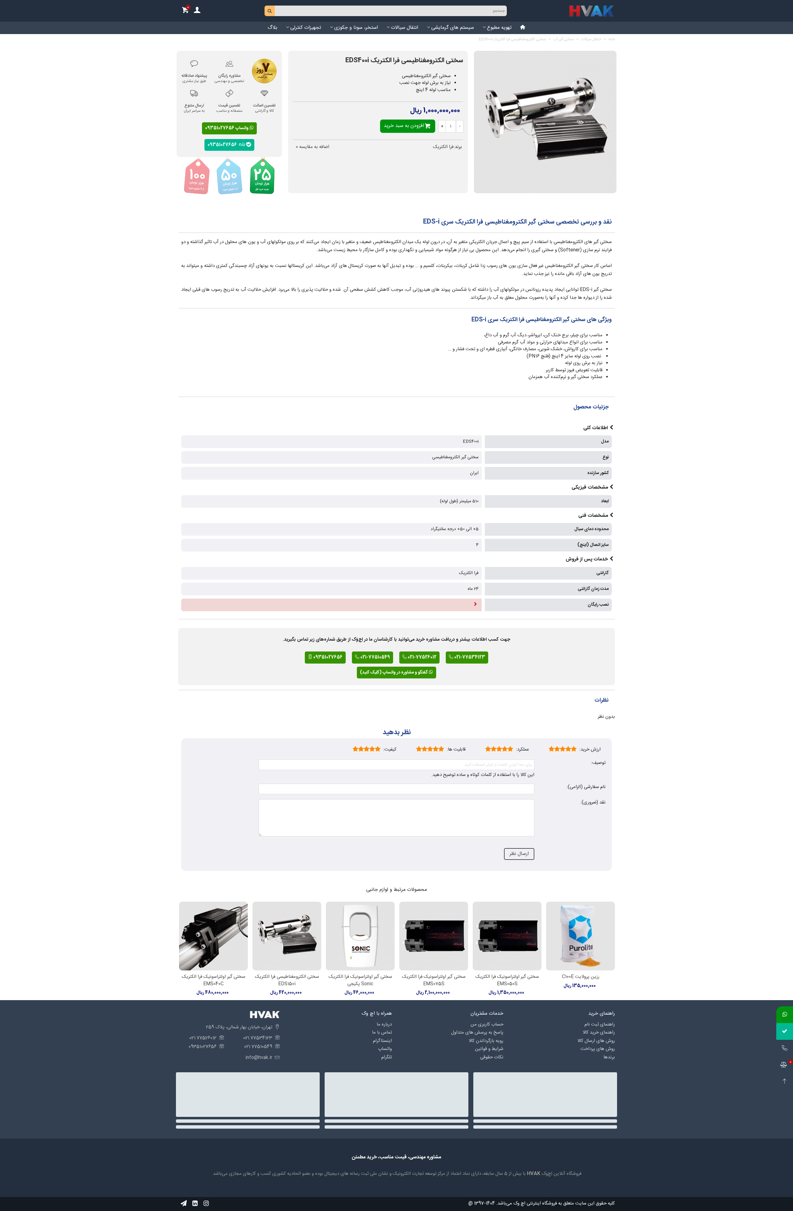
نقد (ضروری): (593, 802)
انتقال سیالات (404, 28)
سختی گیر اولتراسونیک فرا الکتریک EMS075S (434, 980)
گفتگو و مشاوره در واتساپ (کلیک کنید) (394, 672)
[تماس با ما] (784, 1048)
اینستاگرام (382, 1041)
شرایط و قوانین (489, 1049)
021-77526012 (421, 657)
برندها (609, 1057)
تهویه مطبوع (499, 28)
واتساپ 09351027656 (227, 128)
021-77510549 (374, 657)
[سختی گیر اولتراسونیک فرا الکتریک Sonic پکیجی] (360, 936)
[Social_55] (194, 1203)
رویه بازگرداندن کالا (486, 1041)
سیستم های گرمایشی (452, 28)
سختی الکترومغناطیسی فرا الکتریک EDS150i (287, 980)
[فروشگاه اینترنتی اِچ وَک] (591, 11)
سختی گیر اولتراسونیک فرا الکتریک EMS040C (213, 980)
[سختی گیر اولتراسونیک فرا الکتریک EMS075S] (433, 936)
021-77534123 (469, 657)
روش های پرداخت (598, 1049)
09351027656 (223, 144)
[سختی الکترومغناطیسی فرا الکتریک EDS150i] (286, 936)
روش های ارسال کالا (596, 1041)
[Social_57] (183, 1203)
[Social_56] (206, 1203)
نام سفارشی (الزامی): (586, 787)
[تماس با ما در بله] (784, 1031)
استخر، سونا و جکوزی (356, 28)
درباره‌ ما (384, 1024)
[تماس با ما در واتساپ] (784, 1014)
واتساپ (385, 1049)
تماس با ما (382, 1032)
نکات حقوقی (491, 1057)
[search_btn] (270, 11)
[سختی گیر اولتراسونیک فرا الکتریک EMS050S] (507, 936)
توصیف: (598, 763)
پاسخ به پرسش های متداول (477, 1032)
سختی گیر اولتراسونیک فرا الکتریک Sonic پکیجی (360, 980)
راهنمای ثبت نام (600, 1024)
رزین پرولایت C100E (580, 977)
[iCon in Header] (523, 28)
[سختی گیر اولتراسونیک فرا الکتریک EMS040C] (213, 936)
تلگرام (386, 1057)
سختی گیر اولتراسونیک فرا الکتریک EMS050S (507, 980)
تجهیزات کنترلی (305, 28)
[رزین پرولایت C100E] (580, 936)
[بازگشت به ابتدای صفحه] (784, 1081)
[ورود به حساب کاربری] (197, 11)
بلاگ (272, 28)
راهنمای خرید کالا (599, 1032)
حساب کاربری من (487, 1024)
